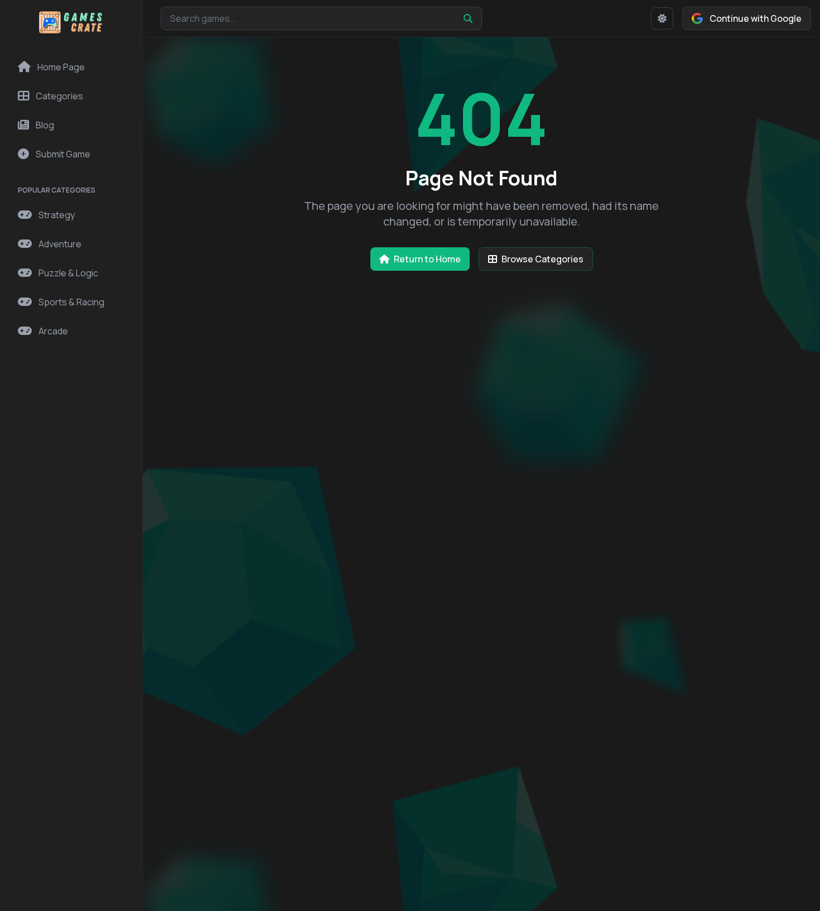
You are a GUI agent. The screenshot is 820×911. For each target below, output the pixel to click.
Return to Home (427, 259)
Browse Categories (542, 259)
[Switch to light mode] (662, 18)
